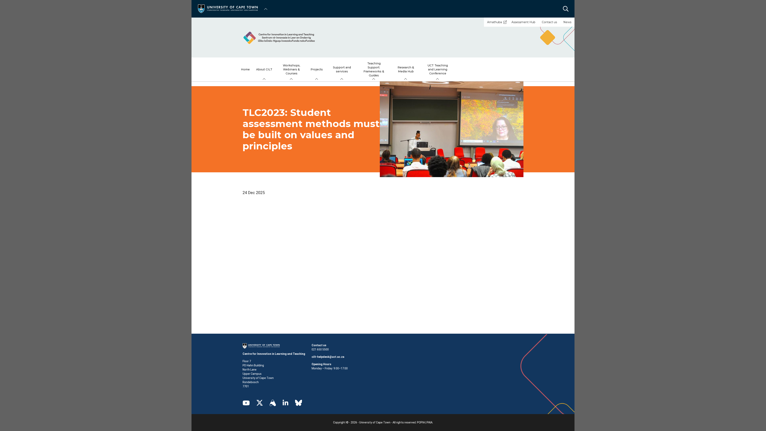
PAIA (429, 422)
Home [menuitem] (245, 69)
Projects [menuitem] (317, 69)
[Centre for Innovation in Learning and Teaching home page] (383, 37)
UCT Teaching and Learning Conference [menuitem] (437, 69)
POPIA (421, 422)
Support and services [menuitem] (342, 69)
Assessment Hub (523, 22)
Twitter (259, 403)
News (567, 22)
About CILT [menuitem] (264, 69)
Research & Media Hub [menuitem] (406, 69)
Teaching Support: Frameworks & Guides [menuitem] (373, 69)
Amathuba (494, 22)
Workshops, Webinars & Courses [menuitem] (291, 69)
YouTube (246, 403)
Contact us (549, 22)
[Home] (228, 8)
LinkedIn (285, 403)
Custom (272, 403)
